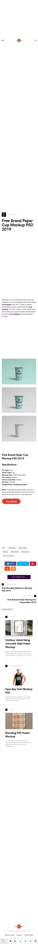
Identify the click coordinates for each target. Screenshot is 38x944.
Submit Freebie (29, 935)
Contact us (19, 935)
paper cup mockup (8, 555)
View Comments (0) (18, 577)
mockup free (14, 552)
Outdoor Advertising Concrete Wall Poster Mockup (18, 643)
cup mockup (11, 548)
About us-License (9, 935)
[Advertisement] (19, 19)
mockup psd (25, 552)
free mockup (22, 548)
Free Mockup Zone (19, 484)
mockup (5, 552)
